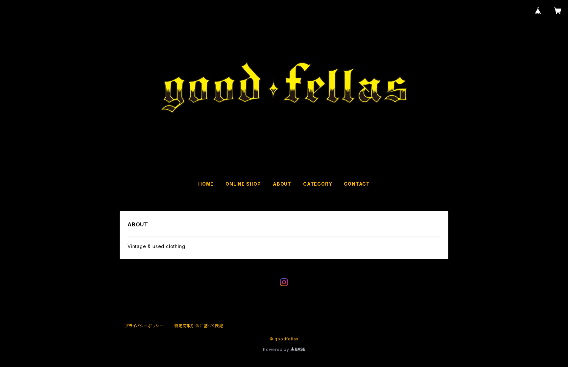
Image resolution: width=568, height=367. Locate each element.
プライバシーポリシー (144, 325)
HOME (206, 184)
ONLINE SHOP (243, 184)
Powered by (277, 349)
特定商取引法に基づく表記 (199, 325)
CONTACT (357, 184)
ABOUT (282, 184)
